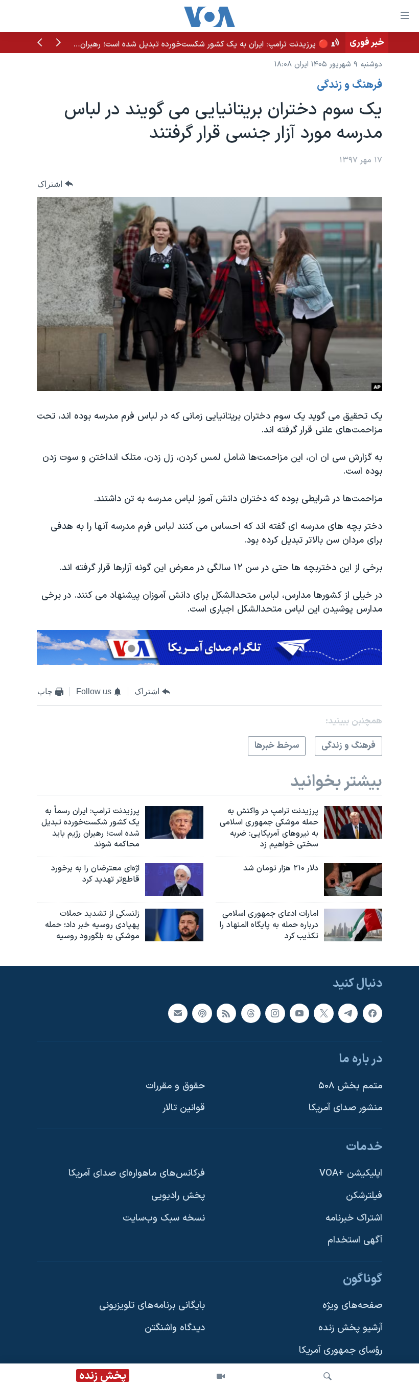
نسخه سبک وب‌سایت (164, 1218)
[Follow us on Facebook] (372, 1012)
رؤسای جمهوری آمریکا (340, 1350)
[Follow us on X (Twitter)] (323, 1012)
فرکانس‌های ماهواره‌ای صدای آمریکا (136, 1173)
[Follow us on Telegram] (348, 1012)
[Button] (55, 184)
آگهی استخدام (355, 1240)
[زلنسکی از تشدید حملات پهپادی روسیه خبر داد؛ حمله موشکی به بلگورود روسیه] (174, 925)
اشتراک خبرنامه (353, 1218)
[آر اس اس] (226, 1012)
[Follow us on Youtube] (299, 1012)
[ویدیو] (220, 1376)
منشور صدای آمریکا (345, 1108)
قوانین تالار (183, 1108)
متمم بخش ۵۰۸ (350, 1086)
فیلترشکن (364, 1196)
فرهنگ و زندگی (349, 85)
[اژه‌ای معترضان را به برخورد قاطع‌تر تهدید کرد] (174, 879)
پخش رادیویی (178, 1196)
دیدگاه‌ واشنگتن (175, 1328)
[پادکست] (202, 1012)
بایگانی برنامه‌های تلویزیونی (152, 1305)
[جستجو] (327, 1376)
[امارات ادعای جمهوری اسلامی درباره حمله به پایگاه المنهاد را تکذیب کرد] (353, 925)
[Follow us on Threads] (251, 1012)
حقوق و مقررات (175, 1086)
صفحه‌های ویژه (352, 1305)
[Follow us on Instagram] (275, 1012)
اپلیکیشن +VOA (350, 1173)
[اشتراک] (178, 1012)
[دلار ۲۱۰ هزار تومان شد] (353, 879)
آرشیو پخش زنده (350, 1328)
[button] (58, 43)
